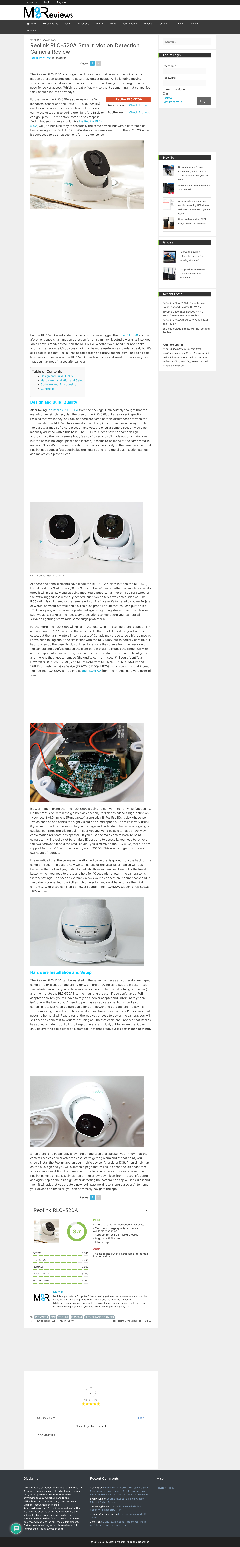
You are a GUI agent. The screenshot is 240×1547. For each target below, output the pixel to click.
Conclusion (48, 388)
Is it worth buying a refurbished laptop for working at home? (191, 256)
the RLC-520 (129, 335)
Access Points (129, 23)
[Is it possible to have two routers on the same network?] (169, 278)
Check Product (139, 105)
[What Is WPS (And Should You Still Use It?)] (168, 192)
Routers (163, 23)
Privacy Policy (165, 1487)
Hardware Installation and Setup (62, 380)
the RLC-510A (91, 670)
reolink (63, 1317)
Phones (181, 23)
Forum (68, 23)
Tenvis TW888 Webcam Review (54, 1321)
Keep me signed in (176, 91)
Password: (169, 77)
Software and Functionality (58, 384)
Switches (31, 30)
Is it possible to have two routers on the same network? (193, 273)
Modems (147, 23)
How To (100, 23)
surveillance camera (99, 1317)
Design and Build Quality (57, 376)
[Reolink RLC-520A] (46, 1231)
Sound (194, 23)
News (113, 23)
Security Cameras (43, 40)
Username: (170, 66)
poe (53, 1317)
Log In (204, 101)
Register (62, 2)
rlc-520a (76, 1317)
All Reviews (83, 23)
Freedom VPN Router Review (131, 1321)
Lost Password (172, 102)
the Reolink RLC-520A (63, 410)
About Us (32, 2)
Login (47, 2)
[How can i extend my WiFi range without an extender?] (168, 226)
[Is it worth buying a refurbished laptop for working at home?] (169, 261)
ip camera (41, 1317)
